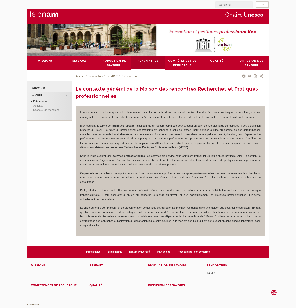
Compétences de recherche (54, 285)
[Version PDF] (255, 76)
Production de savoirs (167, 265)
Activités (38, 105)
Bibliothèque (115, 251)
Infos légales (93, 251)
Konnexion (33, 304)
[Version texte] (249, 76)
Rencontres (96, 76)
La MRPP (112, 76)
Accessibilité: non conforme (194, 251)
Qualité (95, 285)
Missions (38, 265)
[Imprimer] (243, 77)
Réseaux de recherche (46, 109)
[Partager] (261, 77)
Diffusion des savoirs (166, 285)
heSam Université (139, 251)
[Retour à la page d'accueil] (51, 16)
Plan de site (163, 251)
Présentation (130, 76)
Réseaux (96, 265)
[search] (234, 4)
